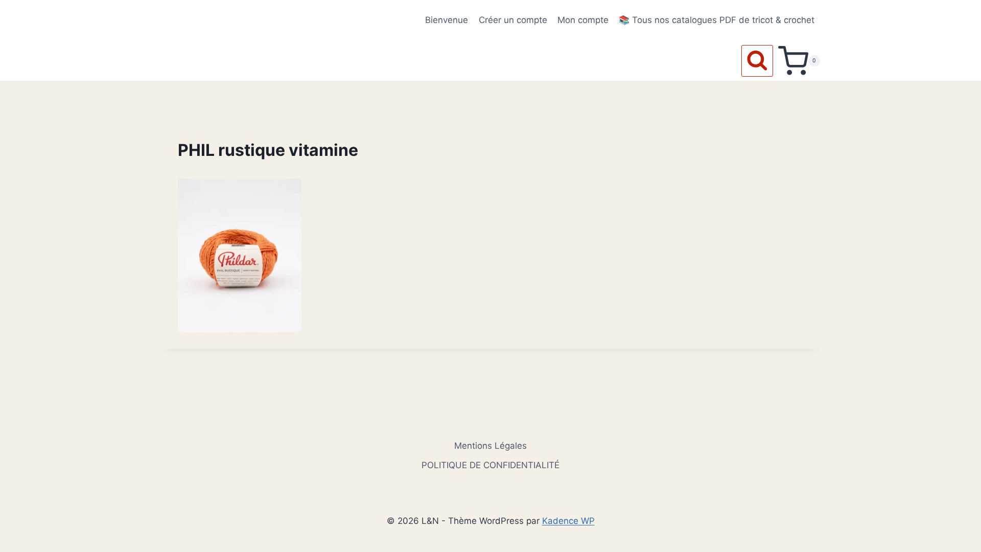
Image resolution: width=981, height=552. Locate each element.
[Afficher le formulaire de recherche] (757, 61)
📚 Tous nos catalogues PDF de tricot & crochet (716, 20)
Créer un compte (513, 20)
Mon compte (583, 20)
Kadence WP (568, 521)
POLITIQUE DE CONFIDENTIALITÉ (490, 465)
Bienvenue (446, 20)
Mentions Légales (490, 446)
